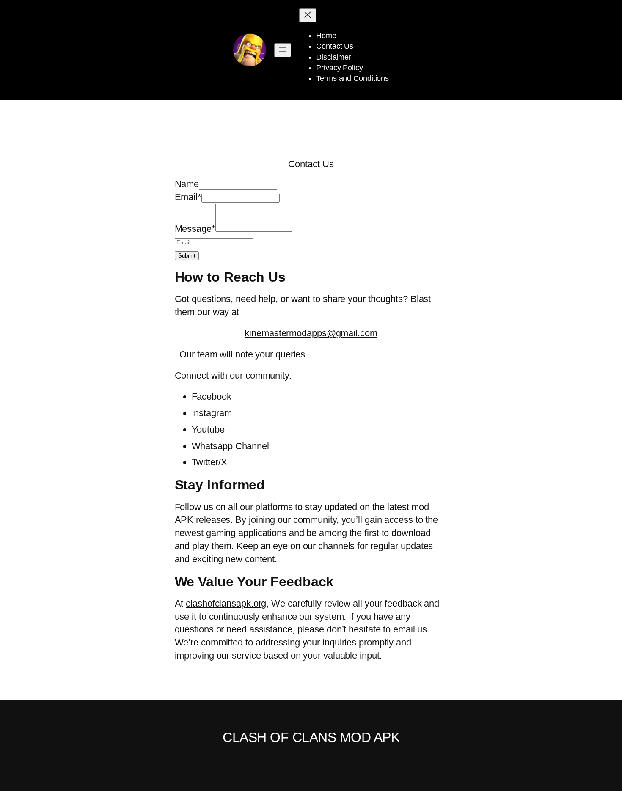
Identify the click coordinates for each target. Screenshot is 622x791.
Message (195, 228)
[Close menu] (307, 15)
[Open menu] (282, 50)
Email (188, 197)
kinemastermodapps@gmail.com (311, 333)
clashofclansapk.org (226, 603)
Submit (186, 256)
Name (187, 184)
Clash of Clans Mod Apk (311, 737)
